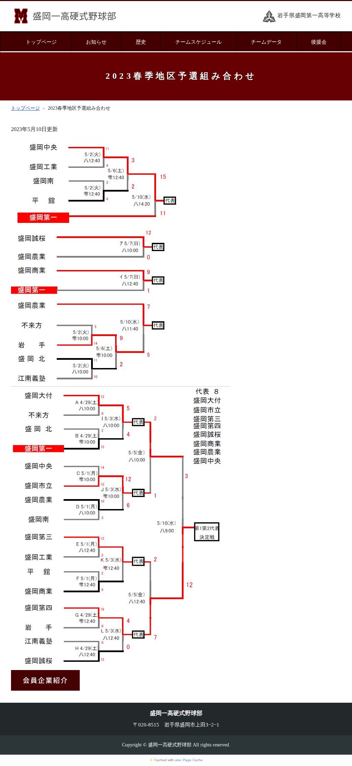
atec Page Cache (189, 760)
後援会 (319, 42)
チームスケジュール (198, 42)
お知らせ (96, 42)
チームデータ (266, 42)
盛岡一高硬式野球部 (65, 16)
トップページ (41, 42)
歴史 (141, 42)
